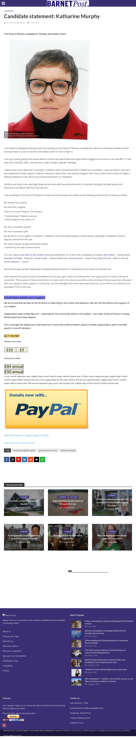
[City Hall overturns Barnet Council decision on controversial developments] (76, 653)
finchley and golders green (24, 450)
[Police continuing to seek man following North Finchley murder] (76, 624)
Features (73, 497)
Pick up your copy (11, 636)
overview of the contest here (34, 254)
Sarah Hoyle (41, 258)
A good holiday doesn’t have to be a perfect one (68, 502)
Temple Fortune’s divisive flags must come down (106, 669)
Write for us (8, 641)
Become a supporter (12, 651)
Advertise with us (11, 646)
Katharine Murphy (68, 450)
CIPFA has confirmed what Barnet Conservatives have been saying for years (111, 502)
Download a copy (10, 660)
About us (7, 631)
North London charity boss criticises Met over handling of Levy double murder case (105, 661)
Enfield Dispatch (90, 730)
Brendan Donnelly (13, 258)
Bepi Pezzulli (104, 258)
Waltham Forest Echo (72, 730)
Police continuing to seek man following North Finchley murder (109, 622)
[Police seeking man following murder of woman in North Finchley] (76, 643)
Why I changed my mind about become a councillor (112, 537)
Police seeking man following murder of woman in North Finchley (106, 641)
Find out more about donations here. (19, 713)
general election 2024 (48, 450)
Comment (9, 11)
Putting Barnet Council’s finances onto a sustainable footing (24, 537)
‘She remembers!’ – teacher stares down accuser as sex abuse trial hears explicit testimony (109, 680)
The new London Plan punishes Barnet (24, 502)
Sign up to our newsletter (14, 655)
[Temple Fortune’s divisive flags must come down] (76, 672)
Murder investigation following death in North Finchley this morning (105, 632)
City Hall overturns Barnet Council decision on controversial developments (105, 651)
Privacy (6, 670)
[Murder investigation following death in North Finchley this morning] (76, 633)
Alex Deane (109, 254)
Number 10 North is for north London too (68, 537)
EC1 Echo (17, 735)
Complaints (8, 665)
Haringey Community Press (109, 730)
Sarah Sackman (11, 261)
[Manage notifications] (4, 725)
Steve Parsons (76, 258)
